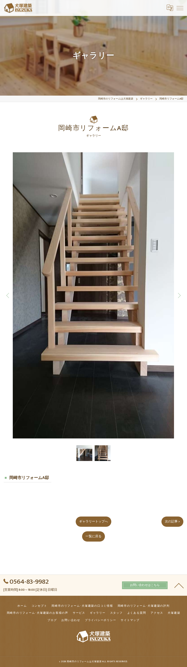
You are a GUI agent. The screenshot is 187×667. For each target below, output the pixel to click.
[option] (93, 295)
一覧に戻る (93, 536)
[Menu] (180, 8)
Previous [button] (8, 295)
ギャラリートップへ (93, 521)
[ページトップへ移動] (179, 585)
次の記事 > (172, 521)
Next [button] (178, 295)
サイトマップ (130, 620)
